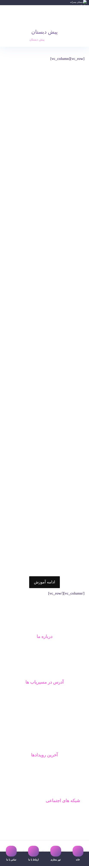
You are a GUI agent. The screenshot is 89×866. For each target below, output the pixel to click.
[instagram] (35, 744)
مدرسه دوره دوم (69, 817)
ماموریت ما (44, 653)
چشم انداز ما (44, 660)
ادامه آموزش (44, 582)
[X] (47, 744)
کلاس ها (45, 778)
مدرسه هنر (73, 831)
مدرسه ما (44, 764)
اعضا (44, 771)
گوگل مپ (44, 706)
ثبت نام (44, 785)
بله (44, 692)
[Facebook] (54, 744)
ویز (45, 713)
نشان (44, 699)
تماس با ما (44, 667)
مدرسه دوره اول (69, 810)
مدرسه (44, 646)
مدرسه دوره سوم (68, 824)
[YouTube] (41, 744)
